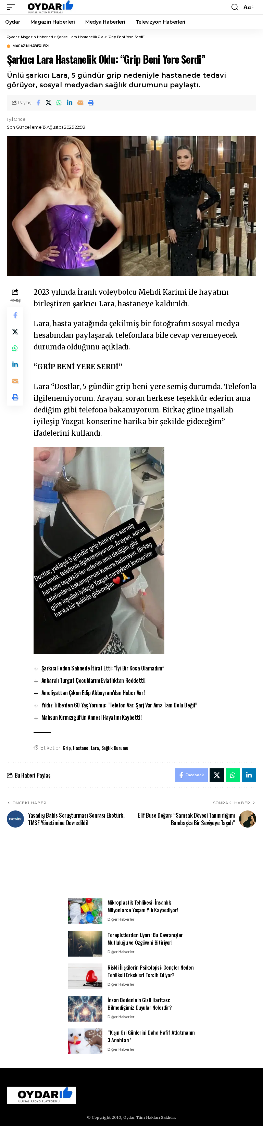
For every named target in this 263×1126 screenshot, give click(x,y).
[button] (12, 7)
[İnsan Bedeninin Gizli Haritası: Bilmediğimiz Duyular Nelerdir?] (85, 1009)
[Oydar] (47, 7)
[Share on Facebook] (38, 102)
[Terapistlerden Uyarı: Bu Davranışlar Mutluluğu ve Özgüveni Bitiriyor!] (85, 944)
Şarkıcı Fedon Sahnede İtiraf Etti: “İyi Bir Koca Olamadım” (102, 668)
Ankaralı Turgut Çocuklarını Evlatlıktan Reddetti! (93, 680)
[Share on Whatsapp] (59, 102)
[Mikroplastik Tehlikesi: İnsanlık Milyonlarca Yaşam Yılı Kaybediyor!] (85, 911)
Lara (95, 747)
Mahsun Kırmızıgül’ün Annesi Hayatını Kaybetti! (91, 717)
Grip (67, 747)
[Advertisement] (131, 867)
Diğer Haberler (121, 919)
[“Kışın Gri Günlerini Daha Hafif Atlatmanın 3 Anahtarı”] (85, 1041)
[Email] (80, 102)
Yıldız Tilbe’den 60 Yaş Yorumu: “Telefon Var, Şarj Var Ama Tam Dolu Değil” (119, 705)
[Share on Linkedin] (70, 102)
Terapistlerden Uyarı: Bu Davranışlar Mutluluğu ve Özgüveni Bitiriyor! (145, 938)
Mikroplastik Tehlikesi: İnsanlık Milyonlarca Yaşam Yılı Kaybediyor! (143, 906)
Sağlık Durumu (114, 747)
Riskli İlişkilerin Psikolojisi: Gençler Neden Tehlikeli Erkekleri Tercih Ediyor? (150, 971)
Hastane (80, 747)
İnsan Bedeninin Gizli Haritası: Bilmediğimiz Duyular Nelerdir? (140, 1003)
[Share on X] (48, 102)
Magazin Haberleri (31, 46)
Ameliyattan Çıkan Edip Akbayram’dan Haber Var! (93, 693)
